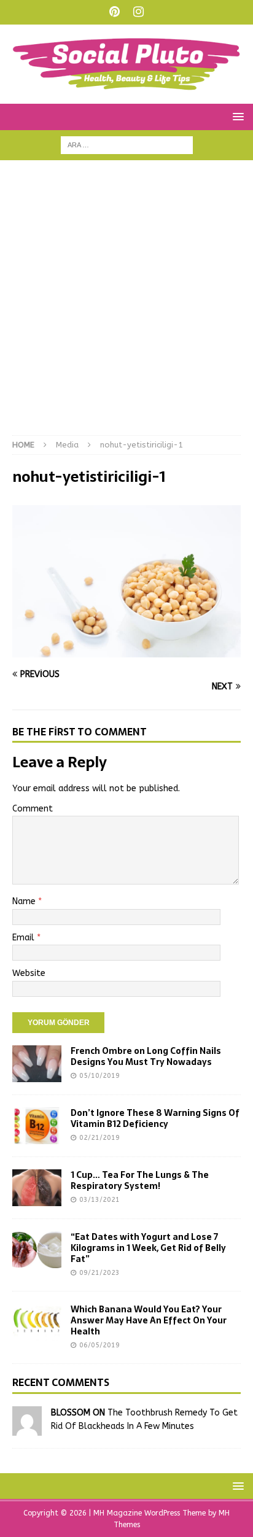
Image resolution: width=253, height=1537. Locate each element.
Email (24, 937)
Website (28, 973)
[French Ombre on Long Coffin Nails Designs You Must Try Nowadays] (36, 1063)
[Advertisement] (126, 303)
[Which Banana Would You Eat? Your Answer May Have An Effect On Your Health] (36, 1322)
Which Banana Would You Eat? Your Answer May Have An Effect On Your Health (149, 1320)
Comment (32, 808)
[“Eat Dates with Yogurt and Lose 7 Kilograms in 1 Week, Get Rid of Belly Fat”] (36, 1249)
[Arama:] (127, 144)
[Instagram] (138, 12)
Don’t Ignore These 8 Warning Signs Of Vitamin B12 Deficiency (155, 1118)
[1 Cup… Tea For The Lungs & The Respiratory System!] (36, 1187)
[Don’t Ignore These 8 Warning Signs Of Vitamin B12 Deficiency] (36, 1125)
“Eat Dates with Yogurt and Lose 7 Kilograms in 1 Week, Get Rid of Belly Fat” (148, 1248)
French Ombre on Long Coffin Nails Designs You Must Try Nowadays (146, 1056)
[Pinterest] (114, 12)
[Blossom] (27, 1428)
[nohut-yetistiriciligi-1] (126, 650)
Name (25, 901)
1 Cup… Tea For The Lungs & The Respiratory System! (140, 1180)
